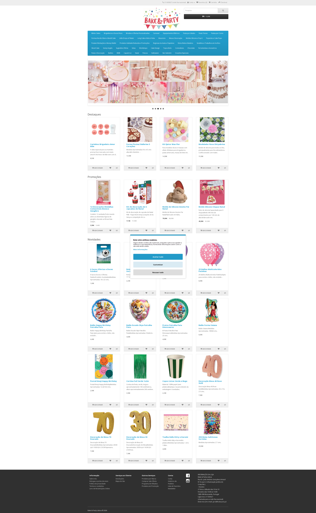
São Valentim (166, 53)
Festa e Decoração (98, 53)
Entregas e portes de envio (98, 481)
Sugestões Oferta (122, 48)
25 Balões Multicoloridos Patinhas (210, 270)
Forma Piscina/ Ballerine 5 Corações (138, 145)
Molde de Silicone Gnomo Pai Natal (175, 208)
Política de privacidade (97, 484)
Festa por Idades (189, 33)
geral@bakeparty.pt (220, 502)
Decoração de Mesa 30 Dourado (136, 438)
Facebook (187, 475)
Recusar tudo (158, 272)
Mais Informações (140, 249)
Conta (170, 479)
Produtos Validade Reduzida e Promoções (134, 43)
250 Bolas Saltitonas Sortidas (208, 438)
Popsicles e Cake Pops (214, 38)
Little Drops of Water (126, 38)
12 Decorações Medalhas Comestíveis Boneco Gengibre (101, 209)
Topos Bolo (167, 48)
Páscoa (145, 53)
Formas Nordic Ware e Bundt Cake (103, 38)
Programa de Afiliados (150, 484)
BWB (118, 53)
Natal (137, 53)
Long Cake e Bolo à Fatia (146, 38)
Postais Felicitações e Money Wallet (103, 43)
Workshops (143, 48)
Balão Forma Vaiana (208, 325)
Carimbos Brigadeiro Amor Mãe (102, 145)
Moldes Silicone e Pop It (194, 38)
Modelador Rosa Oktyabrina (212, 144)
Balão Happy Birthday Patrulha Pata (100, 326)
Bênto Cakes (95, 33)
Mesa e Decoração (175, 38)
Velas (134, 48)
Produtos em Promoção (150, 486)
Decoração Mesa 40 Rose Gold (210, 382)
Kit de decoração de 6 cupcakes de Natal (136, 208)
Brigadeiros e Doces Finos (113, 33)
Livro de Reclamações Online (99, 489)
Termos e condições (96, 486)
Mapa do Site (120, 481)
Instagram (187, 480)
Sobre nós (93, 479)
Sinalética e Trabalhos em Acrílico (208, 43)
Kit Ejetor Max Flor (171, 144)
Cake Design (155, 48)
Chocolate (191, 48)
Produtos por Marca (149, 479)
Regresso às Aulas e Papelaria (163, 43)
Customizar (158, 265)
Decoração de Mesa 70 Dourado (100, 438)
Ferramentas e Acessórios (207, 48)
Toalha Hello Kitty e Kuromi (175, 437)
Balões (110, 53)
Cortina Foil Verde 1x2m (137, 381)
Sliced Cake (95, 48)
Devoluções (120, 479)
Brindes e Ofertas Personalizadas (137, 33)
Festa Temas (203, 33)
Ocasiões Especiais (181, 53)
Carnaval (156, 33)
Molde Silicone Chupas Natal (212, 207)
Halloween (155, 53)
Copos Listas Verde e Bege (174, 381)
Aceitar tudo (158, 257)
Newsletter (172, 489)
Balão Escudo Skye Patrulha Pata (139, 326)
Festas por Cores (217, 33)
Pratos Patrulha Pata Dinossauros (172, 326)
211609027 (209, 497)
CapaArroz (127, 53)
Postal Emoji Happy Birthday (103, 381)
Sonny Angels (107, 48)
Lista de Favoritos (174, 486)
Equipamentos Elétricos (171, 33)
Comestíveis (179, 48)
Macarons (161, 38)
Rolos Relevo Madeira (185, 43)
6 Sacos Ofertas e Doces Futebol (101, 270)
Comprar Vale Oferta (149, 481)
